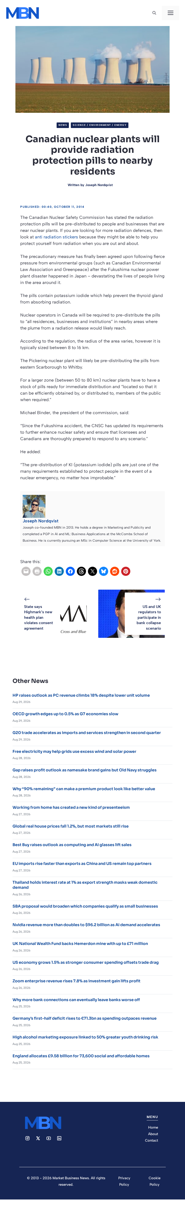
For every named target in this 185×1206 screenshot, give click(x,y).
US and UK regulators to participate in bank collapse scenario (149, 617)
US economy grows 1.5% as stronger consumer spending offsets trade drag (86, 962)
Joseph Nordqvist (99, 185)
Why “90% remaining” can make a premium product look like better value (84, 788)
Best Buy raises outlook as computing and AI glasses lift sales (72, 844)
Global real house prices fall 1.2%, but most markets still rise (71, 826)
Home (153, 1127)
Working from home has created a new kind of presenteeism (71, 807)
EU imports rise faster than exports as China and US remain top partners (82, 863)
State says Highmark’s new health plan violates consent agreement (38, 617)
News (63, 125)
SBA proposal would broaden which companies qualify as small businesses (85, 906)
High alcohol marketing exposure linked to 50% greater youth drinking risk (85, 1037)
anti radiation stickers (56, 237)
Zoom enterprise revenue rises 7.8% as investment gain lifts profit (76, 981)
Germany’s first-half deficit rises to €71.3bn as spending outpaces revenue (85, 1018)
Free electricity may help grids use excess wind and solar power (74, 751)
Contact (151, 1140)
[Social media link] (27, 1138)
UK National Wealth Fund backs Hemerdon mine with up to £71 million (80, 943)
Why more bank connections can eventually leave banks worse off (76, 999)
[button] (154, 13)
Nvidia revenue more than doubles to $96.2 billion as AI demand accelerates (86, 924)
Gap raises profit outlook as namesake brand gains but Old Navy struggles (85, 770)
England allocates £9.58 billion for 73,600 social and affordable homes (81, 1055)
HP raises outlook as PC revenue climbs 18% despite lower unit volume (81, 695)
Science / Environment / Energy (99, 125)
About (153, 1134)
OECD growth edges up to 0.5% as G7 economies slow (65, 713)
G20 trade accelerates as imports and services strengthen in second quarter (87, 732)
